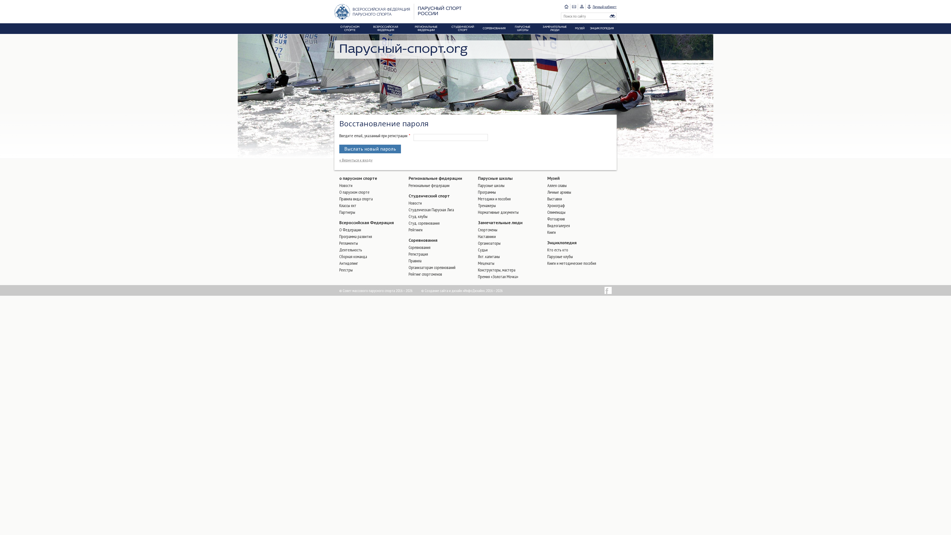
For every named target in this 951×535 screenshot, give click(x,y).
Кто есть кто (557, 250)
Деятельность (350, 250)
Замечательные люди (500, 222)
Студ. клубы (418, 216)
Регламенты (348, 243)
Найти (612, 16)
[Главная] (566, 7)
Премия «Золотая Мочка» (498, 276)
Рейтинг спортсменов (425, 274)
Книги (551, 232)
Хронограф (556, 205)
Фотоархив (556, 219)
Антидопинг (348, 263)
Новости (345, 185)
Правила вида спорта (356, 199)
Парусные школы (495, 178)
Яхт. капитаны (489, 256)
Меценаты (486, 263)
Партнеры (347, 212)
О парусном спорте (354, 192)
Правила (415, 261)
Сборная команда (353, 256)
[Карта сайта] (581, 7)
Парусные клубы (560, 256)
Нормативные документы (498, 212)
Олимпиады (556, 212)
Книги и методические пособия (571, 263)
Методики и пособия (494, 199)
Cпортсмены (487, 230)
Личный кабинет (605, 6)
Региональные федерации (435, 178)
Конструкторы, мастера (496, 270)
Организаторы (489, 243)
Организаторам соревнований (432, 267)
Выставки (554, 199)
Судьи (483, 250)
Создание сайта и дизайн (443, 290)
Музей (553, 178)
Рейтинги (416, 230)
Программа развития (355, 236)
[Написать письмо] (574, 7)
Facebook (608, 290)
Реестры (346, 270)
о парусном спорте (358, 178)
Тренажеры (487, 205)
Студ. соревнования (424, 223)
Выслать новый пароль (370, 149)
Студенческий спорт (429, 195)
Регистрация (418, 254)
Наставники (487, 236)
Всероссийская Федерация (366, 222)
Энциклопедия (562, 242)
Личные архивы (559, 192)
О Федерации (350, 230)
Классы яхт (347, 205)
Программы (487, 192)
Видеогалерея (558, 225)
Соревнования (423, 240)
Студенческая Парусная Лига (431, 210)
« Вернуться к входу (355, 160)
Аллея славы (557, 185)
